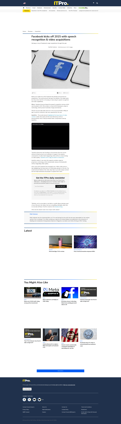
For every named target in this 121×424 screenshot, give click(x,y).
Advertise (69, 8)
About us (44, 407)
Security (55, 8)
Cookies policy (65, 409)
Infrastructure (47, 8)
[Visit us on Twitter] (29, 399)
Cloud (33, 8)
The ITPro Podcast (73, 10)
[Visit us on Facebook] (24, 399)
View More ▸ (60, 370)
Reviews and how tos (62, 10)
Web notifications (46, 409)
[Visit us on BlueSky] (39, 399)
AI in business (52, 10)
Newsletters (84, 409)
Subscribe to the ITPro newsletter (39, 10)
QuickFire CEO (45, 157)
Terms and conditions (86, 407)
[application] (50, 136)
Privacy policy (26, 409)
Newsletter (67, 92)
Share (35, 92)
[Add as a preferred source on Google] (27, 389)
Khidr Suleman (53, 47)
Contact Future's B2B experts (68, 412)
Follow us (60, 92)
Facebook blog (58, 207)
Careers (44, 412)
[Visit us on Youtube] (34, 399)
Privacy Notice (43, 192)
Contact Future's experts (28, 407)
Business (28, 8)
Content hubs (61, 8)
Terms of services (51, 191)
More (75, 8)
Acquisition (38, 31)
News (71, 47)
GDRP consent (26, 412)
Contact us (64, 407)
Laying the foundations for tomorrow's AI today (90, 10)
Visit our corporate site (69, 385)
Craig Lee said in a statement (56, 157)
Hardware (39, 8)
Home (24, 31)
